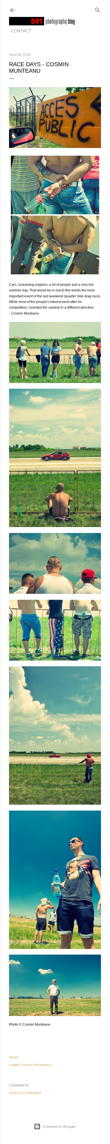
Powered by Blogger (59, 1126)
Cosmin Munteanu (36, 1065)
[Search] (97, 8)
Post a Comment (25, 1093)
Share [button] (13, 1057)
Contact (21, 31)
